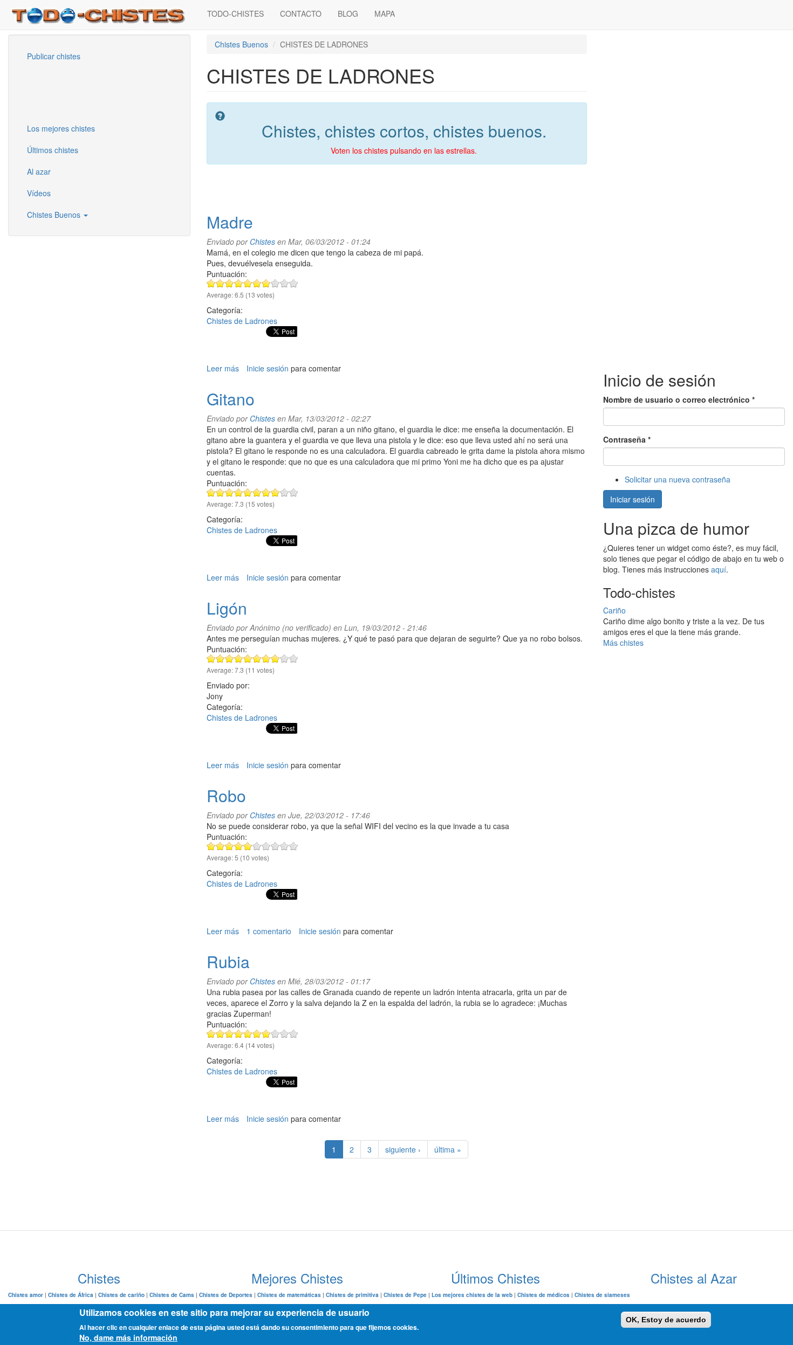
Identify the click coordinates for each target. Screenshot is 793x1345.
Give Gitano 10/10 (293, 492)
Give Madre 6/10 (257, 283)
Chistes (262, 241)
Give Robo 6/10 (257, 846)
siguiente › (403, 1149)
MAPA (384, 13)
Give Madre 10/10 (293, 283)
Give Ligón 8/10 (275, 658)
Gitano (231, 398)
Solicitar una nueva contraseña (677, 479)
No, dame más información (128, 1337)
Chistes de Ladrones (242, 320)
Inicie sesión (268, 368)
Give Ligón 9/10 (284, 658)
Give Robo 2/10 (220, 846)
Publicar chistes (53, 56)
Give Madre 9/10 (284, 283)
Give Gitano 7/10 (266, 492)
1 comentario (269, 931)
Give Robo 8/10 (275, 846)
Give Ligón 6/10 (257, 658)
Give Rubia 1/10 (211, 1034)
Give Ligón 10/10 (293, 658)
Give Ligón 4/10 (238, 658)
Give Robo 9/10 (284, 846)
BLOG (348, 13)
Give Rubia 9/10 (284, 1034)
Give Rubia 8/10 (275, 1034)
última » (447, 1149)
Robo (226, 795)
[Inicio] (103, 14)
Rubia (228, 961)
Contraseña (627, 439)
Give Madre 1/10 (211, 283)
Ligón (227, 607)
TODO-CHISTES (235, 13)
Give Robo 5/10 (247, 846)
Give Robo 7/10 (266, 846)
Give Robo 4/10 (238, 846)
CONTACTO (301, 13)
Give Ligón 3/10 (229, 658)
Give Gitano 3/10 (229, 492)
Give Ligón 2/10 (220, 658)
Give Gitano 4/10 (238, 492)
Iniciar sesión (632, 499)
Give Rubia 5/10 (247, 1034)
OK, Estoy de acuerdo (666, 1319)
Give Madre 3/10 (229, 283)
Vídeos (39, 193)
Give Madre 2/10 (220, 283)
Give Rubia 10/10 (293, 1034)
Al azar (39, 171)
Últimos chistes (52, 149)
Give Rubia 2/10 (220, 1034)
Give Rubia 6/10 (257, 1034)
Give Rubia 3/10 (229, 1034)
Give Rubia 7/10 (266, 1034)
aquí (718, 569)
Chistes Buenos (55, 214)
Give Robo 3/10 (229, 846)
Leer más (223, 368)
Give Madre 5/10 (247, 283)
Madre (230, 221)
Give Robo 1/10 (211, 846)
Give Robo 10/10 (293, 846)
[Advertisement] (73, 91)
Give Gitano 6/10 (257, 492)
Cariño (614, 610)
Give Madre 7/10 (266, 283)
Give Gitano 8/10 (275, 492)
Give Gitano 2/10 (220, 492)
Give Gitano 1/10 (211, 492)
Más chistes (623, 642)
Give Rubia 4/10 (238, 1034)
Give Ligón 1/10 (211, 658)
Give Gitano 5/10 (247, 492)
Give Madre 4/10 (238, 283)
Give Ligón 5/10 (247, 658)
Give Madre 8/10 (275, 283)
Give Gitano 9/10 (284, 492)
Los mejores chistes (61, 128)
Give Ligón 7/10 (266, 658)
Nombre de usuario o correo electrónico (679, 399)
